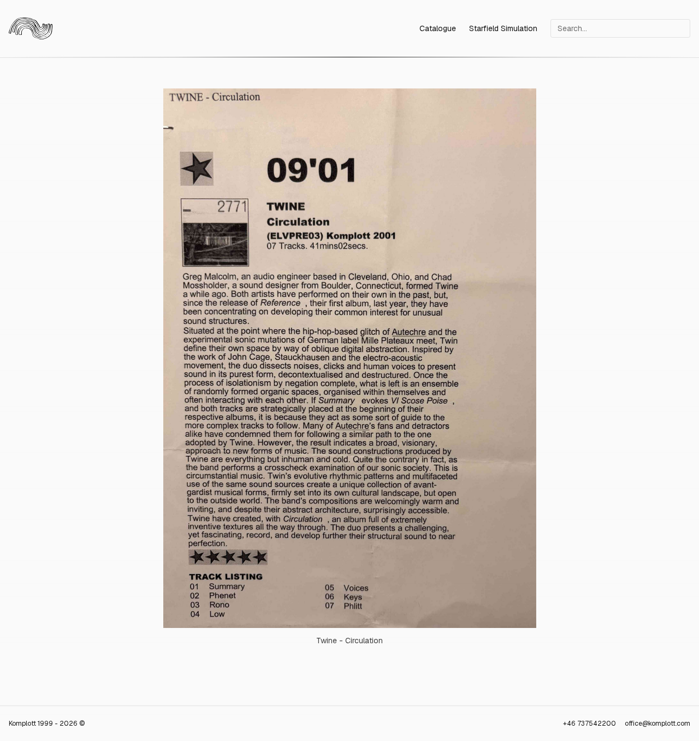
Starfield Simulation (503, 28)
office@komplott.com (657, 723)
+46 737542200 (589, 723)
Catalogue (437, 28)
